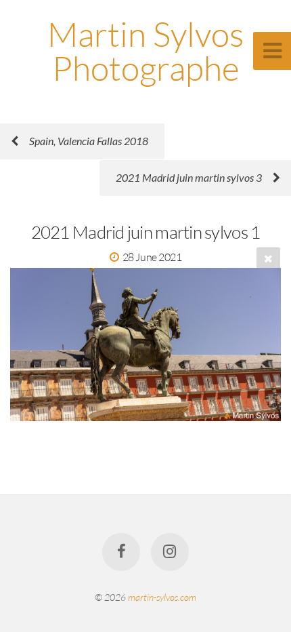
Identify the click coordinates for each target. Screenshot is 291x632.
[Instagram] (170, 552)
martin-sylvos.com (162, 597)
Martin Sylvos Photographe (145, 50)
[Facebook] (121, 552)
